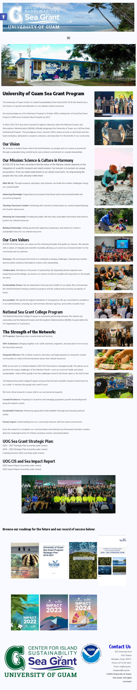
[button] (3, 16)
